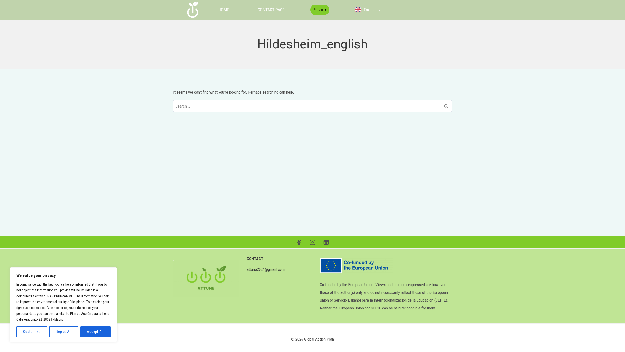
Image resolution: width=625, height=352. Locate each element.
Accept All (95, 332)
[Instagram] (313, 242)
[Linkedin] (326, 242)
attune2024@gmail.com (266, 269)
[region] (63, 304)
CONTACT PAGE (271, 9)
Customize (32, 332)
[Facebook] (299, 242)
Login (322, 9)
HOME (223, 9)
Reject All (64, 332)
